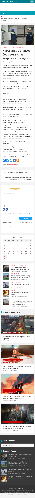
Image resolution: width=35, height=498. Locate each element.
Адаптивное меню (32, 1)
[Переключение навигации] (3, 13)
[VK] (4, 209)
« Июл (4, 258)
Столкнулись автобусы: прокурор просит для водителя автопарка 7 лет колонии (17, 178)
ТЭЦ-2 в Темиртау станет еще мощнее (15, 172)
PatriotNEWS (8, 5)
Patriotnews (17, 62)
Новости (5, 47)
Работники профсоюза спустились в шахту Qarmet (20, 268)
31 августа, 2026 (15, 271)
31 (4, 256)
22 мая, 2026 (6, 341)
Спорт (17, 273)
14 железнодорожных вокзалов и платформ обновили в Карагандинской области (21, 302)
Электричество (14, 164)
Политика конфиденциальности (17, 494)
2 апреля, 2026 (7, 430)
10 (4, 248)
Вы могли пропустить (9, 332)
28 (21, 254)
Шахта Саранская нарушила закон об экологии (20, 285)
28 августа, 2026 (15, 279)
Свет (8, 164)
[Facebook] (7, 209)
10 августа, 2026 (15, 288)
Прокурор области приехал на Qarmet (20, 477)
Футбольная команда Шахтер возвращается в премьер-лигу (20, 276)
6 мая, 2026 (6, 400)
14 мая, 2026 (6, 370)
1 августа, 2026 (15, 296)
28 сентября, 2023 (8, 62)
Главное (13, 282)
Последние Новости (16, 47)
